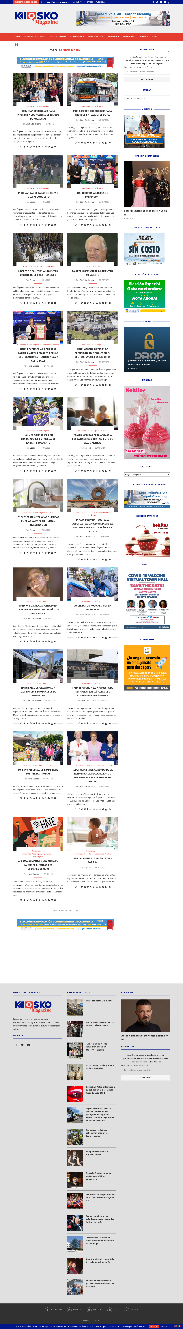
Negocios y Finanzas (58, 36)
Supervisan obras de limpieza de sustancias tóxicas (38, 772)
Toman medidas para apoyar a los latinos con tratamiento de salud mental (92, 439)
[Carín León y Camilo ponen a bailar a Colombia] (75, 1072)
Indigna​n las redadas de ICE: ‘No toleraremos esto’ (38, 195)
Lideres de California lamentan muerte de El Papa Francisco (38, 273)
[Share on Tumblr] (36, 146)
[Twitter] (157, 2)
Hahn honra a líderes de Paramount (92, 195)
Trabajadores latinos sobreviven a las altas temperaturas (97, 1133)
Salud (105, 431)
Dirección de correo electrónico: (138, 67)
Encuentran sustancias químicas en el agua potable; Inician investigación (38, 521)
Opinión (143, 36)
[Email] (165, 2)
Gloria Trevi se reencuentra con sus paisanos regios (100, 1024)
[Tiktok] (169, 2)
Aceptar (154, 1326)
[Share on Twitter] (27, 146)
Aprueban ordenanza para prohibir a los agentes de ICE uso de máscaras (38, 115)
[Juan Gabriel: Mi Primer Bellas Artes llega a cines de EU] (75, 1266)
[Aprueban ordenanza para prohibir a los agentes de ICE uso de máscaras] (38, 89)
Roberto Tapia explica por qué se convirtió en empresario (99, 1176)
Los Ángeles (44, 106)
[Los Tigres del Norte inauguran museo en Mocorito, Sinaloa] (75, 1051)
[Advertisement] (91, 958)
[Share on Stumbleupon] (43, 146)
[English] (176, 1325)
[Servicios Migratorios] (144, 234)
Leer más (165, 1326)
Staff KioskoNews (33, 124)
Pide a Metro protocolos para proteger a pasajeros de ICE (92, 113)
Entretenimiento (95, 36)
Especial (33, 202)
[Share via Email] (55, 146)
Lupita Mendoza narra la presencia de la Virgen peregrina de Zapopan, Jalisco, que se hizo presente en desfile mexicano (100, 1114)
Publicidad (101, 2)
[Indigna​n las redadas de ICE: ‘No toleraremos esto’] (38, 171)
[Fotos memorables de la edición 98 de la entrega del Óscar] (147, 184)
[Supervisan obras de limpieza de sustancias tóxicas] (38, 748)
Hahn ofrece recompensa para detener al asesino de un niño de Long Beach (38, 610)
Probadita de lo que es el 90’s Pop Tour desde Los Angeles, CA (100, 1197)
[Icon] (75, 1007)
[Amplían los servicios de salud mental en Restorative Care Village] (75, 1244)
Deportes (76, 513)
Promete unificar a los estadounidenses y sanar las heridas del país (100, 1219)
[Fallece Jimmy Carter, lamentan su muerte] (92, 249)
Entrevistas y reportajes (34, 36)
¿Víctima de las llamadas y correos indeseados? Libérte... (147, 363)
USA (98, 266)
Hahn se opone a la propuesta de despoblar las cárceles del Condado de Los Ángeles (92, 692)
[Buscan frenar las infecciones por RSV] (92, 834)
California (25, 266)
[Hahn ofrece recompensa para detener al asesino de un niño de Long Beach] (38, 584)
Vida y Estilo (112, 36)
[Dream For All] (144, 116)
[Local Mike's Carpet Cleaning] (147, 491)
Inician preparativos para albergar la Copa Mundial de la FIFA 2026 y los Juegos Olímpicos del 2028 (92, 526)
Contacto (88, 2)
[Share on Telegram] (49, 146)
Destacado (31, 106)
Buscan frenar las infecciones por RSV (93, 860)
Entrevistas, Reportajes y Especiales (98, 765)
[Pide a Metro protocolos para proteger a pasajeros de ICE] (92, 89)
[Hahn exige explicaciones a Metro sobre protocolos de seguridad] (38, 666)
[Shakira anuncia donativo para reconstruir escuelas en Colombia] (75, 1287)
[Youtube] (161, 2)
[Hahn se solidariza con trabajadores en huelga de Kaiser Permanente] (38, 413)
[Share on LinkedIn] (34, 146)
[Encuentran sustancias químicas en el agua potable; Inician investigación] (38, 495)
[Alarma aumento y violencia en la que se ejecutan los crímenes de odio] (38, 834)
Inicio (17, 36)
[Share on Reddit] (39, 146)
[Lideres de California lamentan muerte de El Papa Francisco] (38, 249)
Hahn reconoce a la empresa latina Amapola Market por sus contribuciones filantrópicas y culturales (38, 355)
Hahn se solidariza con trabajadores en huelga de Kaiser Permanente (38, 439)
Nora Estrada (33, 366)
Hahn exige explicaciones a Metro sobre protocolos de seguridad (38, 692)
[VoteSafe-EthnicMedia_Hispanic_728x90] (65, 58)
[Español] (18, 45)
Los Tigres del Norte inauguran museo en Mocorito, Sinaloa (96, 1047)
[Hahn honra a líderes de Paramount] (92, 171)
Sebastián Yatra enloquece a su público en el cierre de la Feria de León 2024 (100, 1090)
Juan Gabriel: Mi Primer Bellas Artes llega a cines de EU (100, 1261)
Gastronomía (128, 36)
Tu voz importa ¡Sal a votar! (100, 1000)
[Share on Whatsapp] (45, 146)
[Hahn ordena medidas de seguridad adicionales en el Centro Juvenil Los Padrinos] (92, 327)
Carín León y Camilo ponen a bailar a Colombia (100, 1067)
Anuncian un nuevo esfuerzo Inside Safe (92, 608)
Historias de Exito (77, 36)
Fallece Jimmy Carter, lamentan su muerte (92, 273)
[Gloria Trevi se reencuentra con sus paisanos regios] (75, 1029)
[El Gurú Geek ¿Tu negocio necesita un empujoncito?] (147, 646)
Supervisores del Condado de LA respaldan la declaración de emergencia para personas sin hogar (92, 776)
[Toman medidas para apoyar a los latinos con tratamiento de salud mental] (92, 413)
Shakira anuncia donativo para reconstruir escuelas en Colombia (100, 1283)
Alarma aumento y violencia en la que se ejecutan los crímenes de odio (38, 865)
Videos (97, 1320)
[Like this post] (21, 146)
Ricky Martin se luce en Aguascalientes (97, 1153)
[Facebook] (153, 2)
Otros (154, 36)
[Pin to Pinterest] (31, 146)
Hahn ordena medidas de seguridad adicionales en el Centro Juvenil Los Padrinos (92, 353)
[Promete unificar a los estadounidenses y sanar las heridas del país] (75, 1223)
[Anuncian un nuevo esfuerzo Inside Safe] (92, 584)
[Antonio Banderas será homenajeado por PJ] (145, 1015)
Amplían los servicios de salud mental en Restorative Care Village (100, 1240)
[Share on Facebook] (24, 146)
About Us (77, 2)
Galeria (86, 1320)
